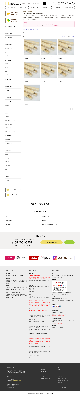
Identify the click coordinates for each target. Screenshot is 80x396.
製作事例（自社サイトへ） (48, 216)
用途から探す (8, 102)
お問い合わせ (60, 376)
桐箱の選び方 (9, 220)
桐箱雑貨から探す (10, 135)
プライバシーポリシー (62, 382)
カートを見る (60, 371)
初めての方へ (9, 216)
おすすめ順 (64, 36)
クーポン (59, 384)
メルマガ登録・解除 (62, 387)
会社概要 (44, 220)
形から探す (8, 60)
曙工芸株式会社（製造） (16, 380)
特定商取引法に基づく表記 (63, 380)
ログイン (54, 2)
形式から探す (8, 79)
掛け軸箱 (31, 29)
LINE (69, 242)
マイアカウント (61, 367)
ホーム (24, 29)
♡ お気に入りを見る (62, 374)
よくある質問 (9, 224)
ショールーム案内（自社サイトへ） (49, 224)
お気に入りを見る (56, 4)
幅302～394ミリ (35, 29)
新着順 (73, 36)
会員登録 (58, 2)
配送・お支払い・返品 (62, 378)
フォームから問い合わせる (51, 242)
